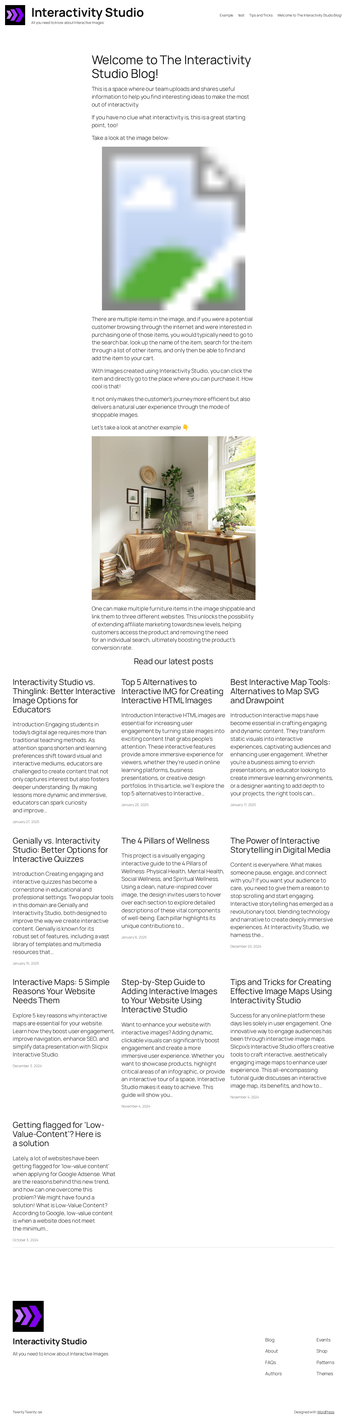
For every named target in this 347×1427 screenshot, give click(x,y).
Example (226, 15)
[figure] (174, 228)
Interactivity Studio (87, 12)
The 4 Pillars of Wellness (165, 840)
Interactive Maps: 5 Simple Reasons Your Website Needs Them (61, 991)
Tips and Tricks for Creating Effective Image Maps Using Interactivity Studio (281, 991)
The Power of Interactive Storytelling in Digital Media (280, 845)
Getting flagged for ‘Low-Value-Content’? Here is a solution (58, 1134)
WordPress (325, 1411)
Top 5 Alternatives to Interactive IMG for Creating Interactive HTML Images (172, 691)
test (241, 15)
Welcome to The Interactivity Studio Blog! (309, 15)
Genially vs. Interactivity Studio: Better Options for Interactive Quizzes (60, 849)
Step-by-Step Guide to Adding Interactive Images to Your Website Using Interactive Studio (169, 995)
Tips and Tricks (261, 15)
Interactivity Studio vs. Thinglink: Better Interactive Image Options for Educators (64, 695)
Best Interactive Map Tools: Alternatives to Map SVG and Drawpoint (280, 691)
